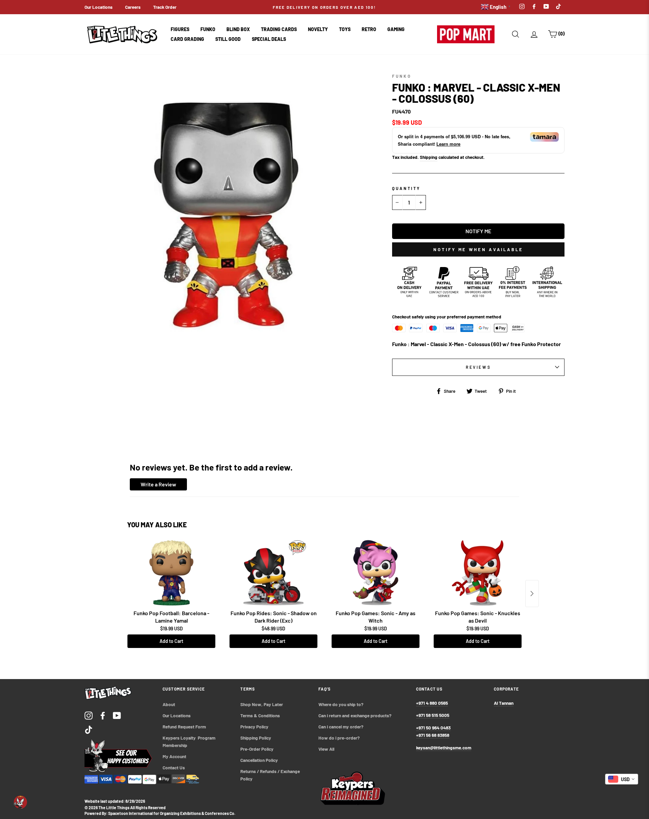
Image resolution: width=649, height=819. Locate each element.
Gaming (396, 29)
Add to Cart (171, 641)
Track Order (164, 7)
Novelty (318, 29)
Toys (345, 29)
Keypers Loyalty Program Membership (189, 741)
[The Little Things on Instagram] (89, 715)
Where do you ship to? (340, 704)
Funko (207, 29)
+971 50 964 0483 (433, 727)
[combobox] (621, 779)
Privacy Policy (254, 726)
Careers (133, 7)
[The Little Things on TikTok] (89, 729)
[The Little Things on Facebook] (103, 715)
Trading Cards (279, 29)
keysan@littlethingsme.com (443, 747)
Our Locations (99, 7)
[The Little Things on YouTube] (117, 715)
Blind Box (238, 29)
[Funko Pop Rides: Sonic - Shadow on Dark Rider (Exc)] (273, 573)
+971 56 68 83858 (432, 735)
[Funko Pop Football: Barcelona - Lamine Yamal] (171, 573)
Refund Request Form (184, 726)
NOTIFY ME (478, 231)
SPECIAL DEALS (269, 39)
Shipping (428, 157)
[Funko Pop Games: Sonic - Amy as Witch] (375, 573)
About (169, 704)
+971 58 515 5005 (432, 715)
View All (326, 749)
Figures (180, 29)
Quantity (406, 188)
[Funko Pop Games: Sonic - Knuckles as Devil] (478, 573)
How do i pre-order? (339, 738)
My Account (174, 756)
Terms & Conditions (260, 715)
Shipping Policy (255, 738)
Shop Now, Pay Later (261, 704)
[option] (324, 7)
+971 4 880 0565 (432, 703)
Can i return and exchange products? (354, 715)
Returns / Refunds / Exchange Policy (270, 774)
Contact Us (174, 767)
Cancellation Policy (259, 760)
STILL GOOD (228, 39)
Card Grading (187, 39)
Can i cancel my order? (340, 726)
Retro (369, 29)
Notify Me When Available (478, 249)
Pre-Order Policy (257, 749)
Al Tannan (503, 703)
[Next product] (532, 593)
